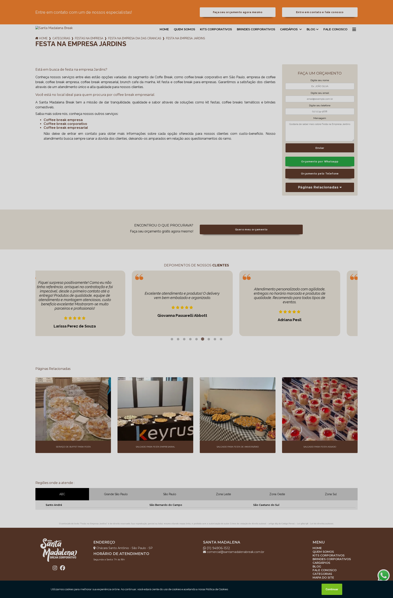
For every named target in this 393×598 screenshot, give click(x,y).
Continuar (332, 589)
